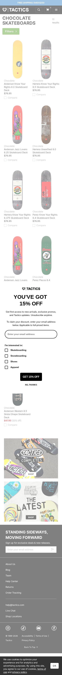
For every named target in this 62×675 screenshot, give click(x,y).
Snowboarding (18, 355)
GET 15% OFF (31, 376)
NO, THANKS (31, 385)
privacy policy (19, 672)
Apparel (14, 367)
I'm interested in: (14, 345)
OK (54, 665)
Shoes (13, 361)
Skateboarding (18, 350)
